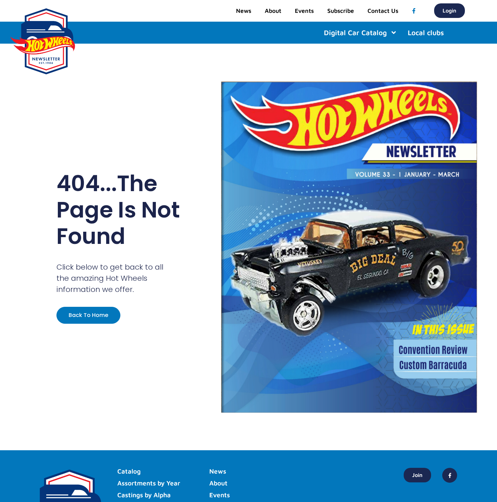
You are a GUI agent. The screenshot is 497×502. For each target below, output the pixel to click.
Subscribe (340, 10)
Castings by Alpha (144, 495)
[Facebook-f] (413, 10)
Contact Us (383, 10)
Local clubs (426, 32)
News (243, 10)
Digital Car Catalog (355, 32)
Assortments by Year (148, 483)
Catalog (129, 471)
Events (304, 10)
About (273, 10)
